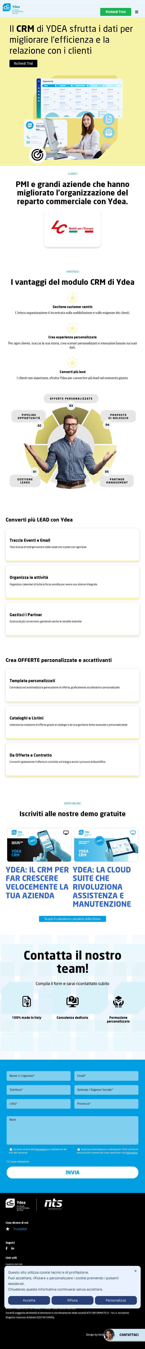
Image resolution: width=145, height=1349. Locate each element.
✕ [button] (135, 1271)
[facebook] (7, 1248)
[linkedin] (12, 1248)
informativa (40, 1149)
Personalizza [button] (116, 1300)
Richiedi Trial (23, 63)
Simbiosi (103, 1334)
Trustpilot (20, 1229)
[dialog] (72, 1287)
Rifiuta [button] (72, 1300)
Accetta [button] (29, 1300)
